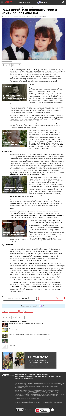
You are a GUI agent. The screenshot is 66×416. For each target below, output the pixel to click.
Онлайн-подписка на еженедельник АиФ (26, 376)
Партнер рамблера (29, 409)
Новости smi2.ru (7, 369)
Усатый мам (12, 345)
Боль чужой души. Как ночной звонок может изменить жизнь (25, 328)
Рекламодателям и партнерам (53, 376)
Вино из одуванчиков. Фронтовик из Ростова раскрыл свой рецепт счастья (29, 334)
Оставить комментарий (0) (51, 298)
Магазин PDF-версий (42, 374)
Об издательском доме (21, 374)
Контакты (41, 376)
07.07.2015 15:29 (5, 7)
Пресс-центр (32, 374)
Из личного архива (7, 61)
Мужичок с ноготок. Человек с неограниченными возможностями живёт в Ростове (31, 339)
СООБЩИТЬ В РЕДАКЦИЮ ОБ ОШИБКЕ (24, 378)
